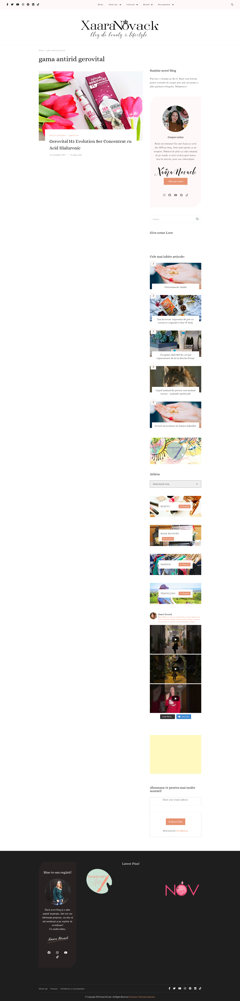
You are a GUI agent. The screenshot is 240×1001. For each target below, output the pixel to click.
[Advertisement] (175, 754)
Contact (54, 988)
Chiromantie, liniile (175, 287)
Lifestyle (131, 4)
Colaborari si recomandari (73, 988)
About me (43, 988)
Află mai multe (175, 181)
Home (100, 4)
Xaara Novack (105, 996)
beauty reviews (57, 135)
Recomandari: (164, 4)
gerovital (74, 135)
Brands (146, 4)
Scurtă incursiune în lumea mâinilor (175, 425)
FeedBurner (182, 830)
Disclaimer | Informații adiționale (142, 996)
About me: (113, 4)
